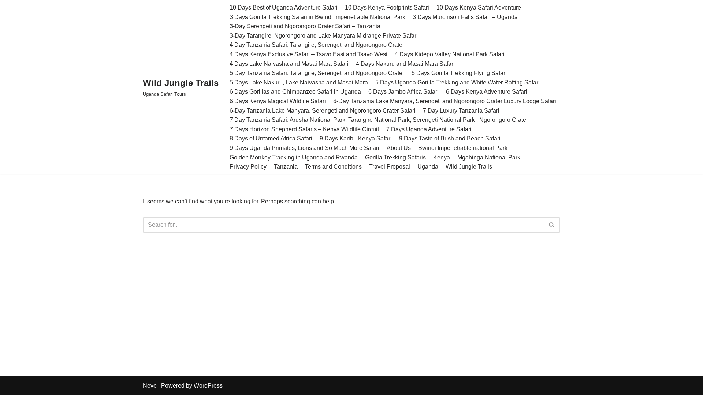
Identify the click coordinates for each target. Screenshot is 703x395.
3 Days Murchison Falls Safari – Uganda (465, 17)
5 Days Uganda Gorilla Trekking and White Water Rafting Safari (457, 82)
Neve (150, 386)
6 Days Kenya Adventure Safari (486, 92)
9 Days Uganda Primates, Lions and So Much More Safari (304, 148)
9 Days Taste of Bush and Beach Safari (450, 138)
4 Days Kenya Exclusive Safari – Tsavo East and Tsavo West (308, 54)
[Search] (552, 225)
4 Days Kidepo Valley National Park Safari (450, 54)
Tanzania (286, 166)
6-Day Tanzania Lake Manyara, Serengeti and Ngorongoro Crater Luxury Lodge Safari (444, 101)
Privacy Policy (248, 166)
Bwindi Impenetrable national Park (462, 148)
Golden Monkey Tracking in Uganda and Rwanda (294, 157)
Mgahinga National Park (488, 157)
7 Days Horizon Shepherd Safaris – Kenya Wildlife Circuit (304, 129)
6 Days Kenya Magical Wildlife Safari (278, 101)
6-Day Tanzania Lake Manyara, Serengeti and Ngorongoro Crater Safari (323, 111)
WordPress (208, 386)
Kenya (441, 157)
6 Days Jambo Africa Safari (403, 92)
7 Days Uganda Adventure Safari (429, 129)
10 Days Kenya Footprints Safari (387, 7)
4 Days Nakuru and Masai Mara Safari (405, 64)
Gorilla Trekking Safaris (395, 157)
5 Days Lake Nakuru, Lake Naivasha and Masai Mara (299, 82)
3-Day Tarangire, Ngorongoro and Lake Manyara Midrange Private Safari (324, 36)
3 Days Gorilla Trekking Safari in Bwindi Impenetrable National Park (317, 17)
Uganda (427, 166)
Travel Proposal (389, 166)
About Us (399, 148)
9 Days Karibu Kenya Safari (356, 138)
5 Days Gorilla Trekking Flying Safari (459, 73)
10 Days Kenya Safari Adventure (478, 7)
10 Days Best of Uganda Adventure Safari (284, 7)
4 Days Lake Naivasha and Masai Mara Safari (289, 64)
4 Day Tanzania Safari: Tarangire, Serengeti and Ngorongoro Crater (317, 45)
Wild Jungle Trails (469, 166)
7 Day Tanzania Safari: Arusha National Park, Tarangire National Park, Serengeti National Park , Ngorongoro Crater (379, 120)
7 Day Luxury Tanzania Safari (461, 111)
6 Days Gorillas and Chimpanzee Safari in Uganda (295, 92)
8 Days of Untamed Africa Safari (271, 138)
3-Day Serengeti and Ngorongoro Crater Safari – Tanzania (305, 26)
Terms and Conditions (333, 166)
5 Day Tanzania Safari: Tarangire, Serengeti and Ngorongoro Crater (317, 73)
